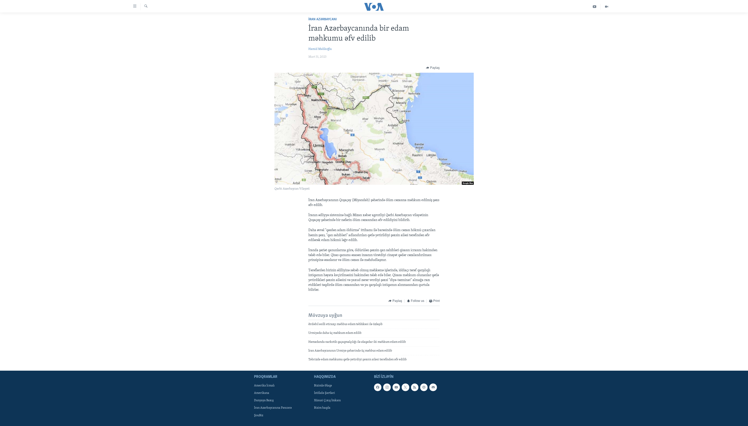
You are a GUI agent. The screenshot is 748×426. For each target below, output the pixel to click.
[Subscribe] (433, 387)
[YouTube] (594, 7)
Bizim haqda (322, 407)
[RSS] (414, 387)
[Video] (606, 7)
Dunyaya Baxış (264, 400)
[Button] (433, 67)
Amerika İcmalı (264, 385)
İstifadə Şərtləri (324, 393)
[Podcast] (424, 387)
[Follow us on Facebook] (377, 387)
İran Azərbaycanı (322, 19)
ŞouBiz (258, 415)
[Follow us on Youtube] (396, 387)
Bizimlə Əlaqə (323, 385)
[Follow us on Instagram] (387, 387)
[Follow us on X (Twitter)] (405, 387)
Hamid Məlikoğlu (320, 49)
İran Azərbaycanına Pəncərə (273, 407)
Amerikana (261, 393)
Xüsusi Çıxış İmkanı (327, 400)
